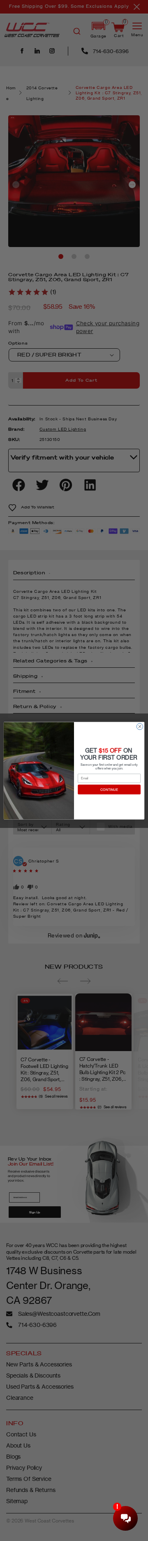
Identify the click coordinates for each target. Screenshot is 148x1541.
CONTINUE (109, 789)
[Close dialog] (139, 726)
